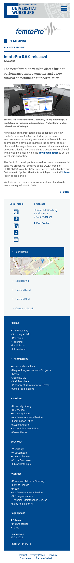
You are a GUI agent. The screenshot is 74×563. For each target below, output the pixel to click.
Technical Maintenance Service (29, 499)
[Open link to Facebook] (14, 233)
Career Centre (19, 432)
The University (20, 330)
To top (15, 527)
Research (17, 338)
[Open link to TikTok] (14, 219)
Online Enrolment (21, 460)
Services (17, 398)
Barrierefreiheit (44, 558)
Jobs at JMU (19, 377)
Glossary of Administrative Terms (31, 385)
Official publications (23, 388)
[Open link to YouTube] (14, 239)
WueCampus (19, 452)
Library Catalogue (22, 464)
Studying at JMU (21, 334)
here (66, 172)
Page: (14, 543)
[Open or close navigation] (64, 8)
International (19, 349)
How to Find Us (20, 484)
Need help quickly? (22, 503)
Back (65, 191)
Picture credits (20, 523)
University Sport (21, 413)
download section (48, 152)
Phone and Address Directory (28, 481)
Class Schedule (21, 456)
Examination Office (22, 420)
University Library (21, 406)
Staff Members (20, 381)
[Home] (5, 47)
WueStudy (18, 449)
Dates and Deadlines (24, 366)
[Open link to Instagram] (14, 212)
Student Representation (25, 428)
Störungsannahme (22, 496)
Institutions (18, 345)
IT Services (18, 409)
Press (15, 488)
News (15, 374)
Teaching (17, 341)
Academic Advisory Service (27, 417)
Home (15, 322)
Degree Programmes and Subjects (31, 370)
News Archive (16, 47)
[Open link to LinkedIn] (14, 226)
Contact (40, 204)
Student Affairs (20, 424)
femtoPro (17, 41)
